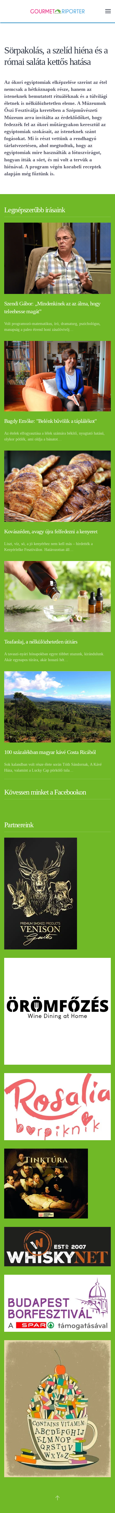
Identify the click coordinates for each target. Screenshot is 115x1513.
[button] (108, 11)
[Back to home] (57, 11)
